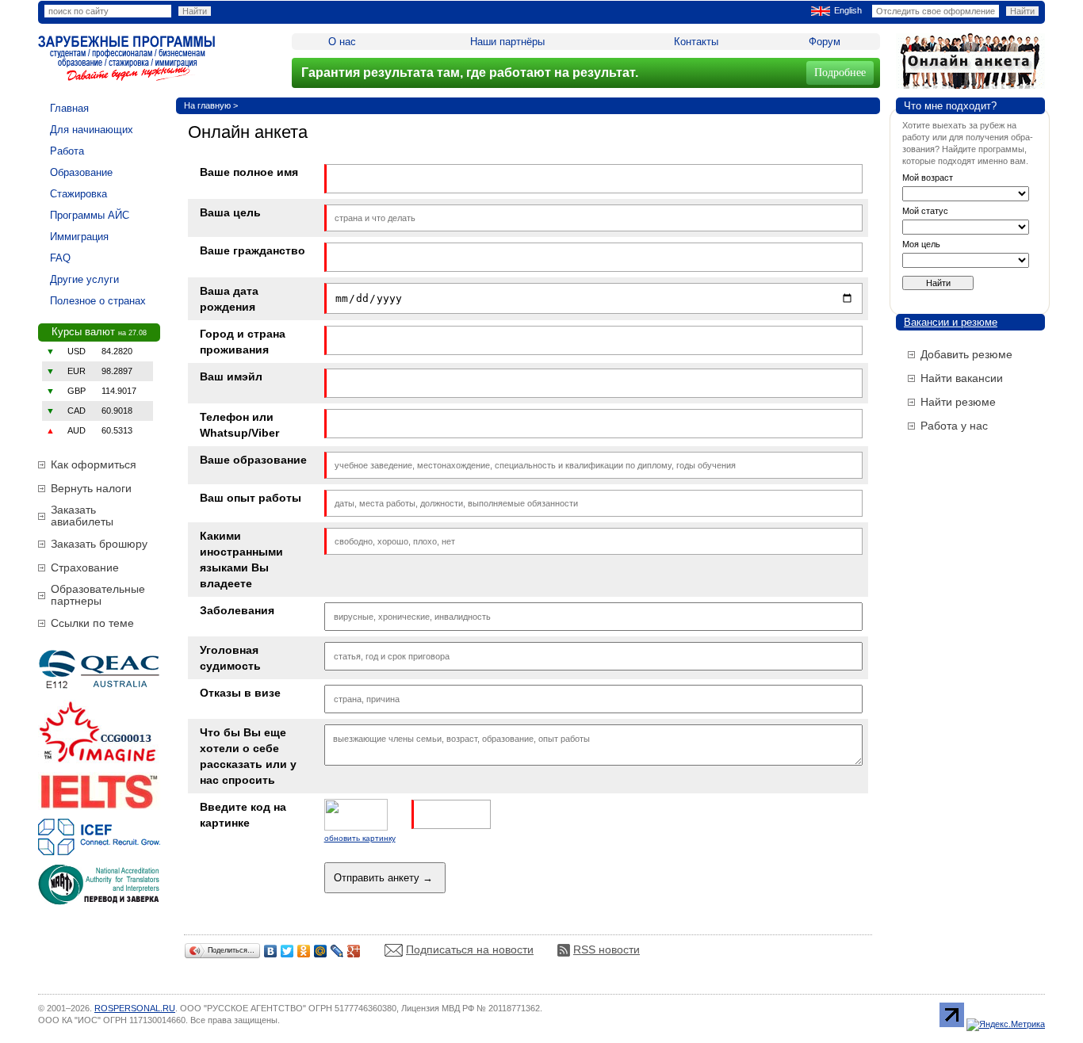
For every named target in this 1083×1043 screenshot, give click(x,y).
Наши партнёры (507, 42)
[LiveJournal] (337, 951)
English (848, 10)
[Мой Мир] (320, 951)
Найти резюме (958, 401)
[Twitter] (287, 951)
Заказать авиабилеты (82, 515)
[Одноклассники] (304, 951)
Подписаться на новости (470, 949)
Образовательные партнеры (98, 595)
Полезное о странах (98, 301)
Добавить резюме (966, 354)
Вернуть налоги (91, 488)
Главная (69, 108)
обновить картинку (360, 838)
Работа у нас (954, 425)
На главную (207, 105)
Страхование (85, 567)
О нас (342, 42)
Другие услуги (84, 279)
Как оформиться (93, 464)
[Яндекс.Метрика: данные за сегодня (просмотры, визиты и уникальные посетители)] (1005, 1024)
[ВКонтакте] (270, 951)
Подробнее (840, 72)
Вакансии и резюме (950, 322)
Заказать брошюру (99, 543)
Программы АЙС (89, 215)
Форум (824, 42)
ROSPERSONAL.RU (134, 1008)
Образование (81, 172)
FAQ (60, 258)
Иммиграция (79, 237)
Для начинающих (91, 130)
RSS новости (606, 949)
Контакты (696, 42)
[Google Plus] (354, 951)
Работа (67, 151)
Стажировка (78, 194)
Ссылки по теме (92, 623)
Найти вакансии (961, 378)
